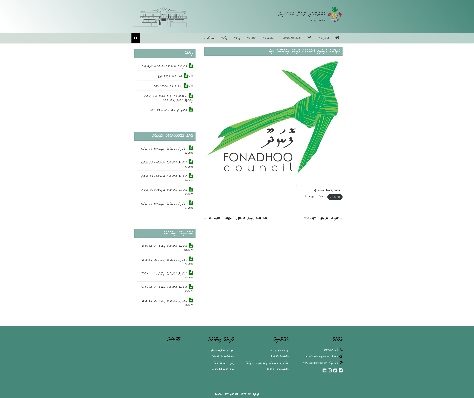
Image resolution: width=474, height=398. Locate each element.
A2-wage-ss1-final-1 (315, 197)
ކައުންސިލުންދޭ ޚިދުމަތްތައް (277, 370)
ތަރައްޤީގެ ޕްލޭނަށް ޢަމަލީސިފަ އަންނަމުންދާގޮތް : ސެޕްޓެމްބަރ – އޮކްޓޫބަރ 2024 (237, 219)
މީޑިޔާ (238, 38)
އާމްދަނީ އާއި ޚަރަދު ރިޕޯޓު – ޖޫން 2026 (168, 110)
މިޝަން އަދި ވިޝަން (279, 350)
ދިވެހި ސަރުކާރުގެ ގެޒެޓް (224, 363)
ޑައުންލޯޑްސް (209, 38)
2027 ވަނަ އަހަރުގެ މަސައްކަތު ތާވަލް (173, 87)
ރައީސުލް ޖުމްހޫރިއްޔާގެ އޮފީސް (221, 350)
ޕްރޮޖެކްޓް (252, 38)
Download (335, 197)
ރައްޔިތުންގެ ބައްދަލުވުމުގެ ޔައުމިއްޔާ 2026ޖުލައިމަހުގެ (164, 67)
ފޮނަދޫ (308, 38)
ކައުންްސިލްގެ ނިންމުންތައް (178, 233)
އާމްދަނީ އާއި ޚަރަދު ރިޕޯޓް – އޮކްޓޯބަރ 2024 (321, 219)
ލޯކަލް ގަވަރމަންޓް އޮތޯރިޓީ (222, 370)
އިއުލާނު (188, 53)
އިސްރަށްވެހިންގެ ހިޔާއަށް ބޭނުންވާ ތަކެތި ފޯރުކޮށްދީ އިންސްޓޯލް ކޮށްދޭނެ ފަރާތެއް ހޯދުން (168, 99)
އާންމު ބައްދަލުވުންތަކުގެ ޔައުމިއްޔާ (173, 136)
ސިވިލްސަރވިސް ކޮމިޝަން (223, 357)
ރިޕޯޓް (225, 38)
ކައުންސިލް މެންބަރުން (279, 357)
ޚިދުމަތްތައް (269, 38)
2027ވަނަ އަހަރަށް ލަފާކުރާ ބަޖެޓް (175, 77)
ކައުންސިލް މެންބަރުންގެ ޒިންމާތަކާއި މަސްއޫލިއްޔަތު (267, 363)
